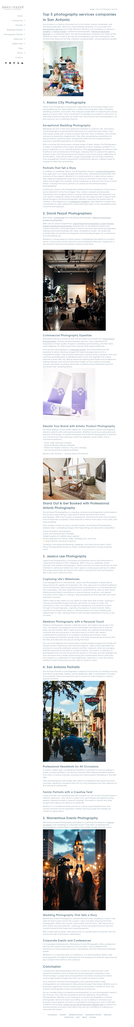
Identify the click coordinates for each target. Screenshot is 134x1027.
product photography (53, 220)
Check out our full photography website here (83, 1004)
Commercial (17, 20)
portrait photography (105, 171)
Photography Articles (13, 34)
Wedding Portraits (15, 29)
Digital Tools (17, 43)
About (20, 52)
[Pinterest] (14, 63)
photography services (52, 29)
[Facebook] (6, 63)
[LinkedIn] (22, 63)
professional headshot (80, 201)
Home (20, 16)
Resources (18, 39)
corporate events (78, 349)
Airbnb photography (102, 217)
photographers (94, 149)
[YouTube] (18, 63)
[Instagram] (10, 63)
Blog (21, 48)
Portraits (19, 25)
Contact (19, 57)
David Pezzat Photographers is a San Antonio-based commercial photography (78, 224)
